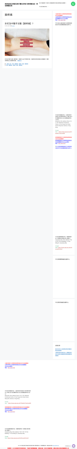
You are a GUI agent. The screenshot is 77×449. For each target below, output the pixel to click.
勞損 (13, 63)
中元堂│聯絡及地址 (43, 6)
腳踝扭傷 (26, 63)
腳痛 (23, 63)
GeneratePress (56, 445)
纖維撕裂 (16, 63)
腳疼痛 (20, 63)
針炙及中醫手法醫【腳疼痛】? (19, 23)
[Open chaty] (73, 445)
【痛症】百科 (8, 63)
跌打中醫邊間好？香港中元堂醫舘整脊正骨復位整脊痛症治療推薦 (52, 3)
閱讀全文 (20, 60)
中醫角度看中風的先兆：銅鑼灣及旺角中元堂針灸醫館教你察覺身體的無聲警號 (63, 354)
